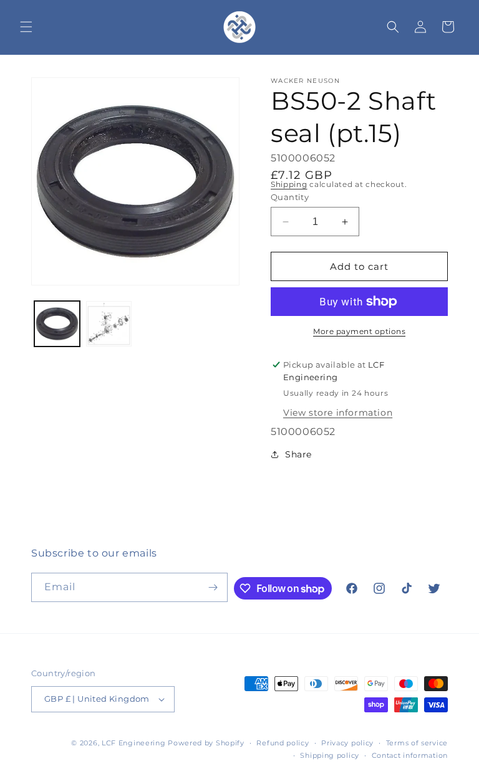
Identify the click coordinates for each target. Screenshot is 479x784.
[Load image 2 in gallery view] (109, 324)
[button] (26, 27)
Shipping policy (329, 755)
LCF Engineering (134, 743)
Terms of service (417, 743)
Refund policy (282, 743)
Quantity (290, 197)
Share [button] (298, 454)
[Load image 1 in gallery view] (57, 324)
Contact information (410, 755)
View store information (337, 412)
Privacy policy (347, 743)
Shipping (289, 184)
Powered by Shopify (206, 743)
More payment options (359, 331)
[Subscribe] (213, 587)
